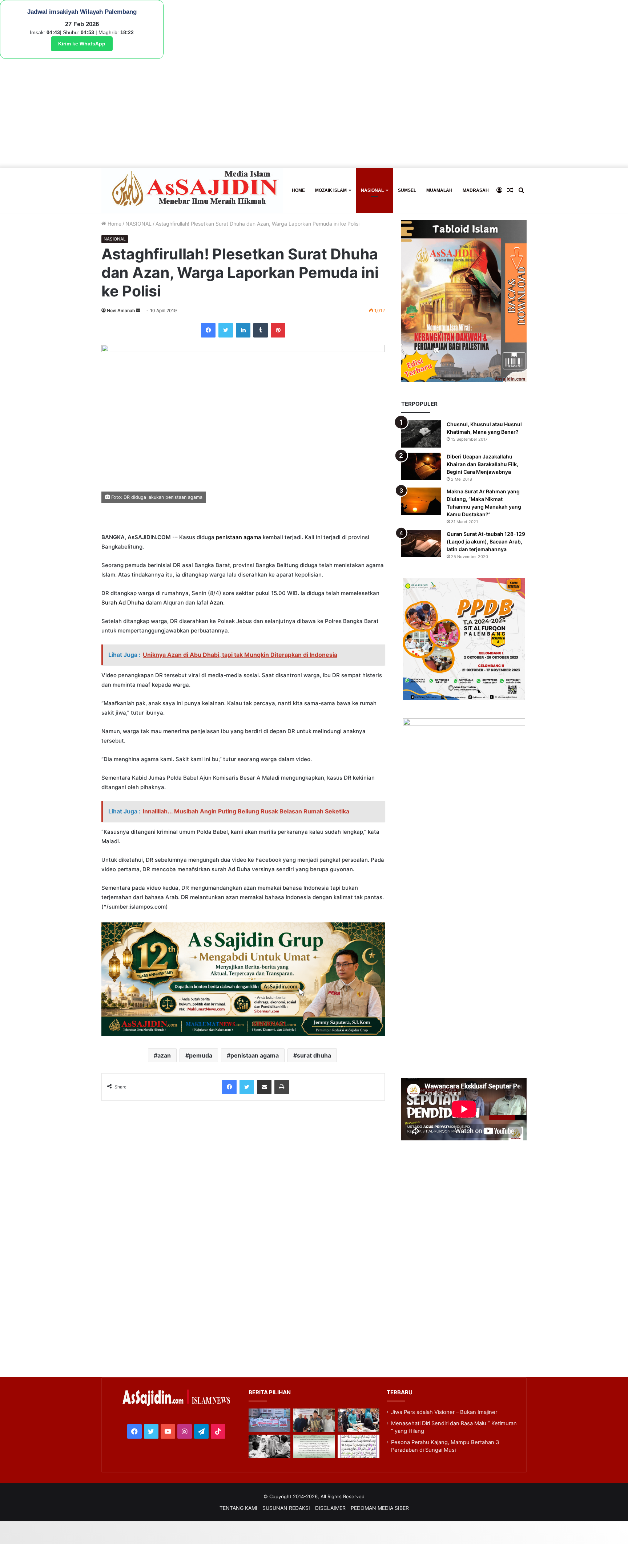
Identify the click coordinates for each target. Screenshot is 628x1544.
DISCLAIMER (330, 1508)
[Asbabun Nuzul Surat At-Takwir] (358, 1446)
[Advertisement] (314, 113)
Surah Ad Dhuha (122, 602)
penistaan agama (238, 537)
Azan (216, 602)
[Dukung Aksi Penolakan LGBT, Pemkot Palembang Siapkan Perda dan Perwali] (269, 1420)
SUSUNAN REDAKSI (286, 1508)
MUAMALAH (439, 190)
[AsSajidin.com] (192, 190)
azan (164, 1055)
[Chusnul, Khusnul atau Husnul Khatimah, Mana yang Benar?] (421, 434)
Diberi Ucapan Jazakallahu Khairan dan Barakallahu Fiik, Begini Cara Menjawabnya (482, 464)
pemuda (200, 1055)
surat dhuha (314, 1055)
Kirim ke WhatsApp (81, 44)
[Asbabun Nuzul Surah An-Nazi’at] (314, 1446)
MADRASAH (476, 190)
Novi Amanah (121, 310)
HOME (298, 190)
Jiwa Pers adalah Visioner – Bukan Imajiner (444, 1412)
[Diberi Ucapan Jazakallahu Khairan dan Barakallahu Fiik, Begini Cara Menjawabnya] (421, 466)
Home (113, 224)
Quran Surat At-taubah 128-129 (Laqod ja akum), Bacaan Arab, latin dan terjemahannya (486, 541)
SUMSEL (407, 190)
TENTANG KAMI (238, 1508)
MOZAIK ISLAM (331, 190)
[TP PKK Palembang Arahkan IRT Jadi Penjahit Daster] (358, 1420)
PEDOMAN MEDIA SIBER (380, 1508)
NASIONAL (372, 190)
